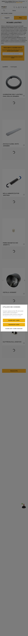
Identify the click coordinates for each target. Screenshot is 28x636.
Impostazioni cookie (13, 324)
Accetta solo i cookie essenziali (13, 328)
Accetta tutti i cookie (14, 320)
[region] (14, 318)
